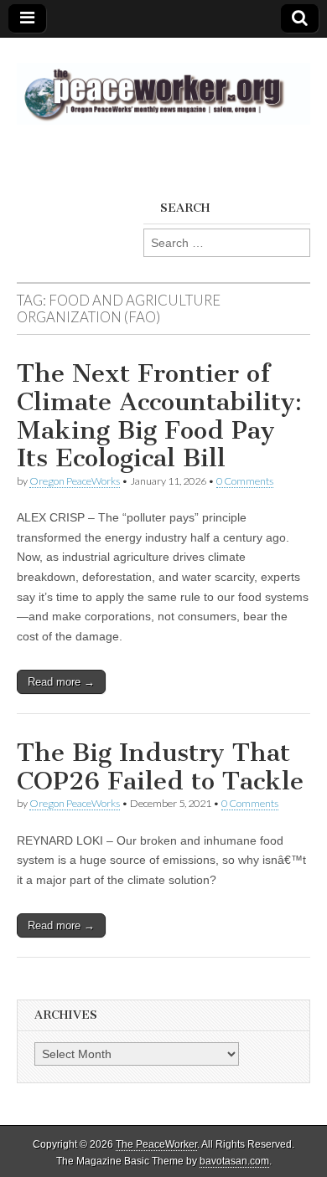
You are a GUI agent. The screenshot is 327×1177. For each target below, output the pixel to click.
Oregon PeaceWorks (74, 481)
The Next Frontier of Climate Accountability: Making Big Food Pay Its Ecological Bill (159, 415)
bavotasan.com (234, 1161)
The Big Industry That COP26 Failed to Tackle (160, 767)
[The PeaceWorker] (163, 84)
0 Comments (244, 481)
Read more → (61, 682)
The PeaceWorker (156, 1144)
